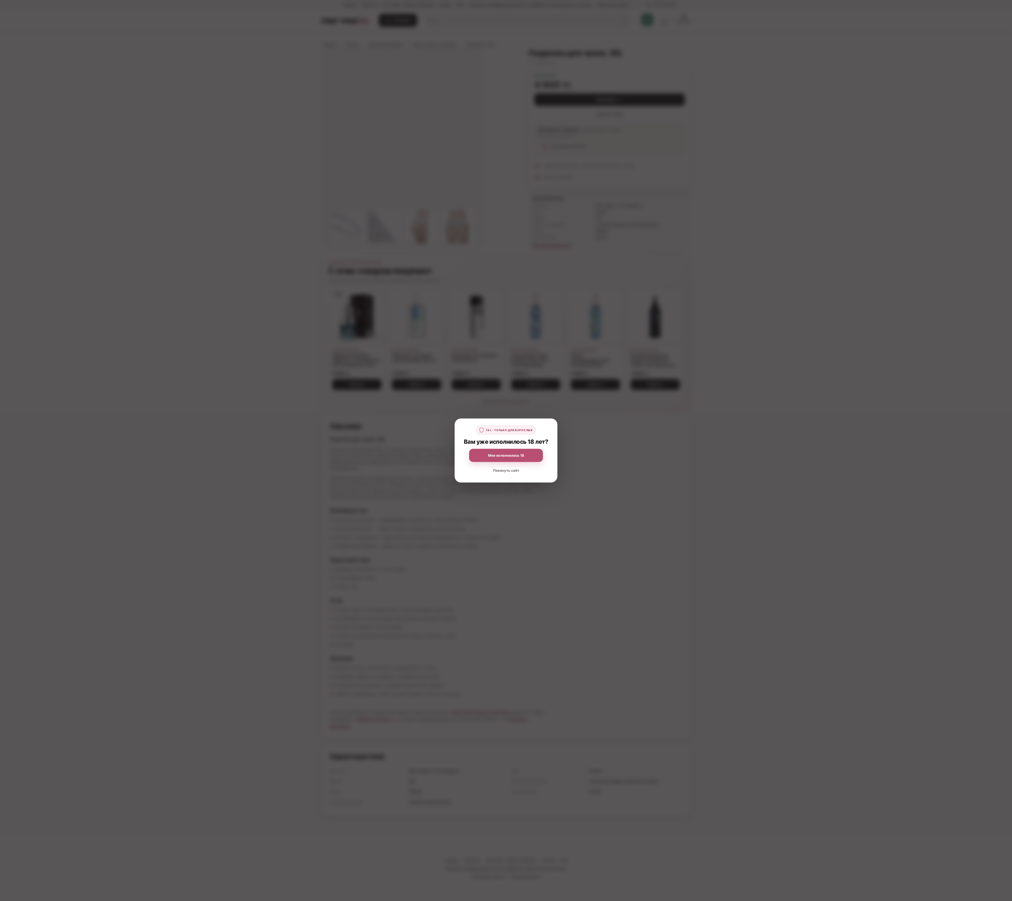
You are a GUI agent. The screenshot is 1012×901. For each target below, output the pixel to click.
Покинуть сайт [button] (506, 470)
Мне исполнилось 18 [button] (506, 455)
